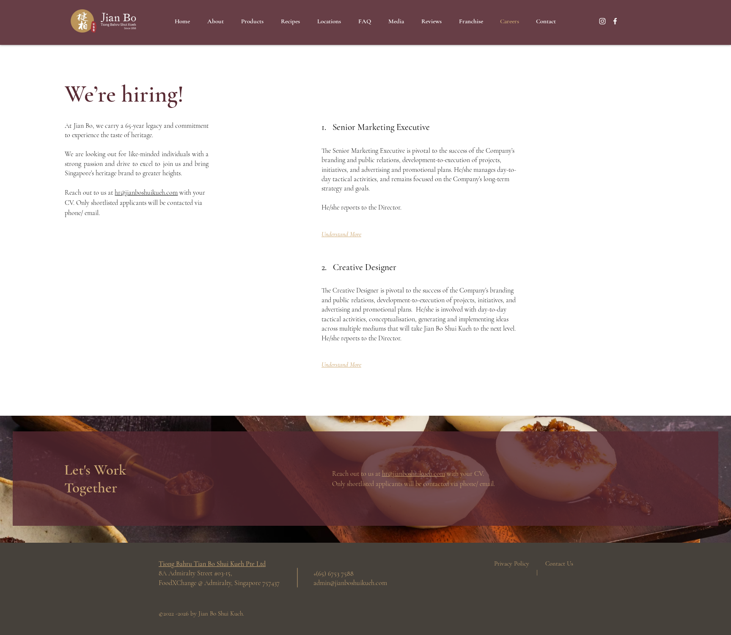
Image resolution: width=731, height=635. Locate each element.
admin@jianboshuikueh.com (350, 583)
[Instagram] (602, 21)
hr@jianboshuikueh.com (146, 192)
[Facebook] (615, 21)
